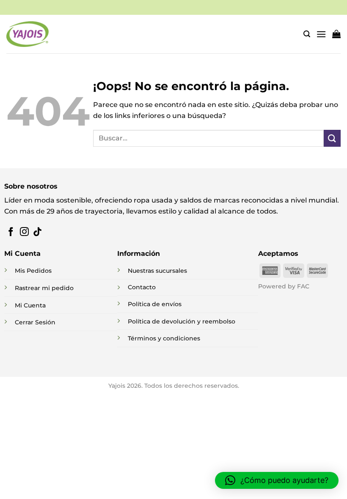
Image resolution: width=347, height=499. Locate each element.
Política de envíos (155, 304)
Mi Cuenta (30, 305)
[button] (306, 34)
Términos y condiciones (164, 338)
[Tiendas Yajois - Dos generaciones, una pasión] (27, 34)
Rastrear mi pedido (44, 288)
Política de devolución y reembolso (181, 321)
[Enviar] (332, 138)
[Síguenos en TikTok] (37, 232)
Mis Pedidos (33, 270)
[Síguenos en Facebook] (10, 232)
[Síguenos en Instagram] (24, 232)
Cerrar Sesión (35, 322)
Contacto (142, 287)
